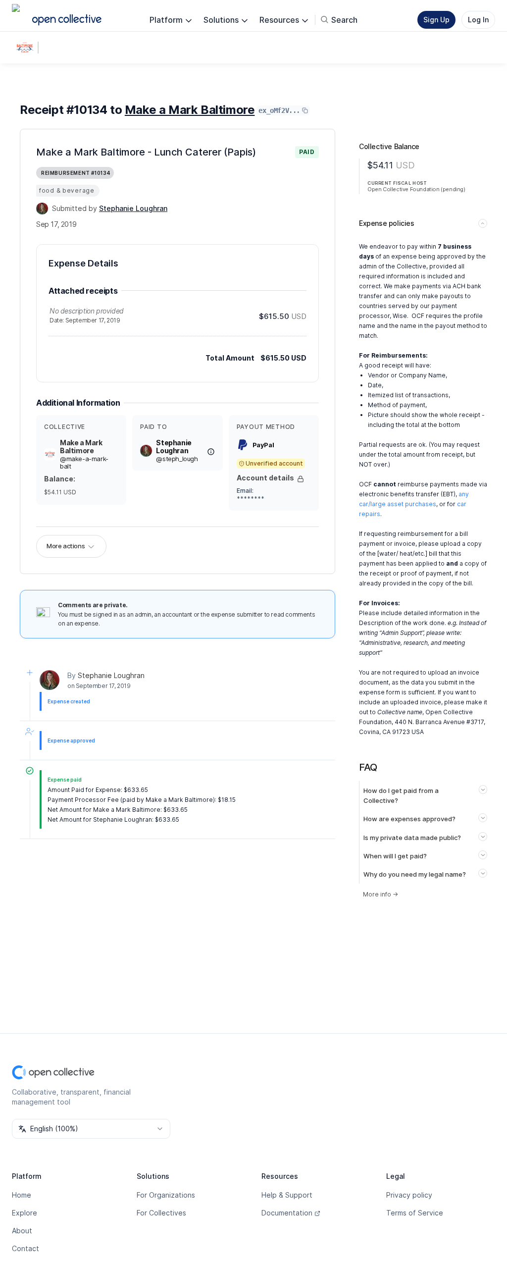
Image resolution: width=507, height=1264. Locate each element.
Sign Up (436, 19)
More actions (66, 546)
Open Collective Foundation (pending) (416, 189)
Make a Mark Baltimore (190, 110)
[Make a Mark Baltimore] (27, 47)
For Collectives (161, 1213)
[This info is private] (300, 478)
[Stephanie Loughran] (42, 208)
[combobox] (91, 1129)
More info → (380, 894)
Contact (25, 1248)
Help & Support (286, 1195)
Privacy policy (409, 1195)
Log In (478, 19)
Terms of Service (414, 1213)
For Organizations (166, 1195)
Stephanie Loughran (111, 675)
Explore (24, 1213)
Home (21, 1195)
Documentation (286, 1213)
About (22, 1230)
